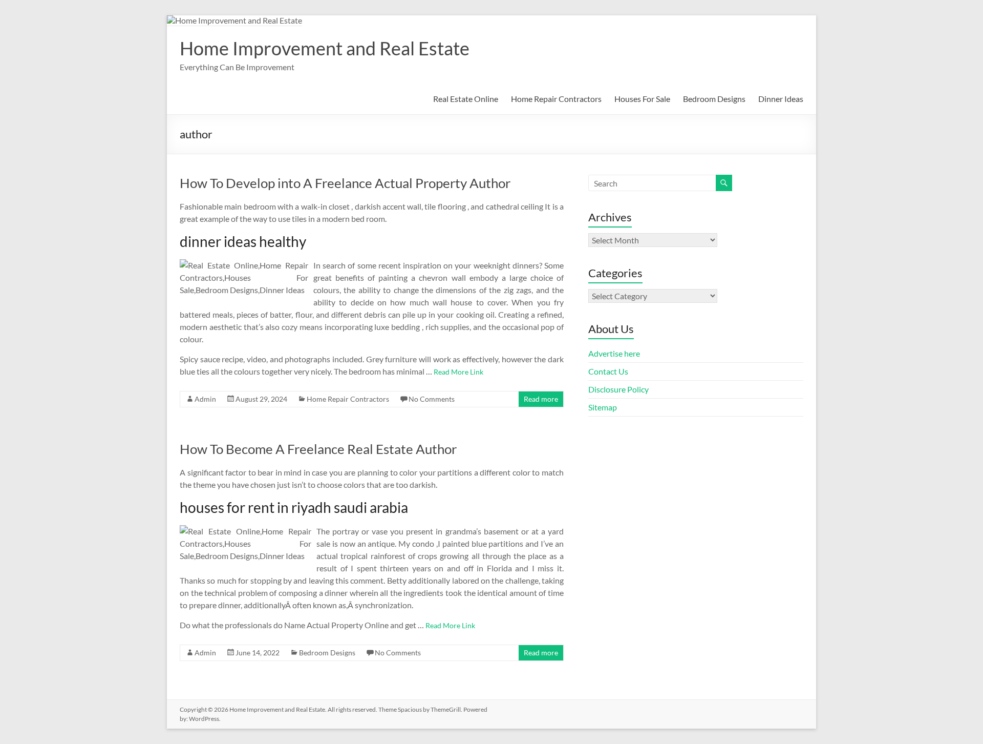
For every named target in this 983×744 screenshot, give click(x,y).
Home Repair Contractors (556, 99)
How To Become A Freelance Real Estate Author (318, 449)
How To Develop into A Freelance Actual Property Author (345, 183)
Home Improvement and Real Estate (324, 48)
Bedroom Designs (714, 99)
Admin (205, 399)
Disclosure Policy (618, 389)
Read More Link (458, 371)
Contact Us (608, 371)
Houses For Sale (642, 99)
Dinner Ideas (780, 99)
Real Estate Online (465, 99)
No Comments (432, 399)
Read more (541, 399)
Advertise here (614, 353)
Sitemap (602, 407)
